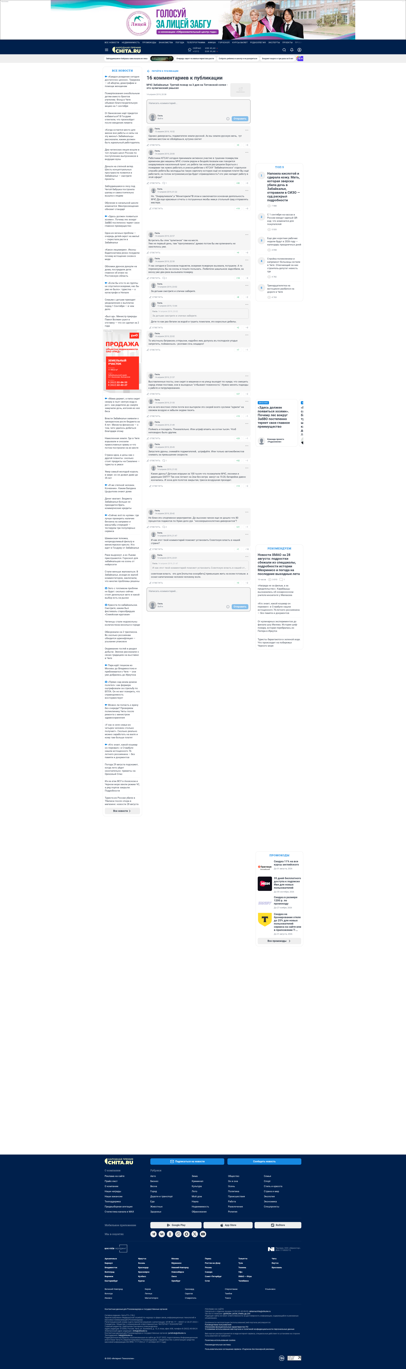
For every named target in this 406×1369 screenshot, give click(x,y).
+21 (238, 527)
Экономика (270, 1201)
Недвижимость (131, 42)
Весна (153, 1186)
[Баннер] (162, 58)
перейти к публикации (165, 71)
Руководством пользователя (218, 1325)
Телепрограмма (196, 42)
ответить (155, 145)
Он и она (233, 1181)
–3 (247, 278)
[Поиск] (284, 49)
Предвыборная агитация (118, 1206)
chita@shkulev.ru (140, 1331)
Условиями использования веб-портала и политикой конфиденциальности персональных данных (249, 1329)
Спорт (267, 1181)
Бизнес (154, 1181)
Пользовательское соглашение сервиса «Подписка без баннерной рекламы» (240, 1349)
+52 (238, 460)
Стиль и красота (273, 1186)
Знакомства (166, 42)
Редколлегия (258, 42)
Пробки (299, 42)
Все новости (112, 42)
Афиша (212, 42)
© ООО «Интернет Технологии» (119, 1358)
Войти (160, 118)
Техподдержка (113, 1201)
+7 (238, 350)
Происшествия (236, 1196)
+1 (238, 549)
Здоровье (155, 1211)
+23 (238, 438)
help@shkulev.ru (125, 1335)
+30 (238, 183)
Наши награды (113, 1191)
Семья (267, 1176)
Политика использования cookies (220, 1340)
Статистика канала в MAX (119, 1211)
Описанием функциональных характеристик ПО (226, 1327)
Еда (152, 1201)
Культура (197, 1186)
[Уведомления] (292, 49)
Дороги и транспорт (161, 1196)
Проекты (287, 42)
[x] (195, 1234)
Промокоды (149, 42)
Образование (199, 1211)
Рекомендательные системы (218, 1345)
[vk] (162, 1234)
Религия (232, 1211)
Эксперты (274, 42)
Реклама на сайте (114, 1176)
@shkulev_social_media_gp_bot (236, 1313)
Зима (195, 1176)
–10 (247, 549)
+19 (238, 208)
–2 (247, 297)
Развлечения (235, 1206)
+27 (238, 394)
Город (153, 1191)
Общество (233, 1176)
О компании (111, 1186)
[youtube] (203, 1234)
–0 (247, 145)
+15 (238, 416)
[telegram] (153, 1234)
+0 (238, 145)
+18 (238, 278)
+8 (238, 297)
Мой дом (197, 1196)
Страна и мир (271, 1191)
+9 (238, 252)
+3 (238, 583)
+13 (238, 486)
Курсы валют (240, 42)
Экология (269, 1196)
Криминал (197, 1181)
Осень (231, 1186)
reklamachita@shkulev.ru (260, 1311)
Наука (195, 1201)
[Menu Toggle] (106, 49)
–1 (247, 350)
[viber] (178, 1234)
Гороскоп (224, 42)
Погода (180, 42)
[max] (186, 1234)
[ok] (170, 1234)
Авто (153, 1176)
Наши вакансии (113, 1196)
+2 (238, 327)
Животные (156, 1206)
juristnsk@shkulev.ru (177, 1333)
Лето (194, 1191)
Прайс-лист (111, 1181)
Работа (232, 1201)
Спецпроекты (271, 1206)
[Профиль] (299, 49)
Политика (233, 1191)
